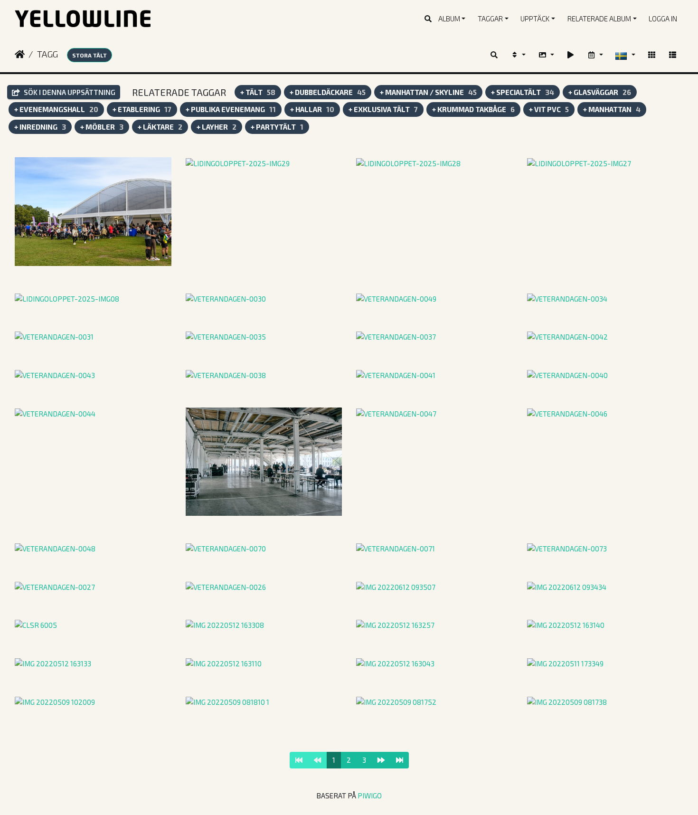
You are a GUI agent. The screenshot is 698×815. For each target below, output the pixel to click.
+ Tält (257, 92)
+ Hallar (312, 109)
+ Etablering (142, 109)
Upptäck (534, 18)
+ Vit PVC (549, 109)
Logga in (663, 18)
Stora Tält (89, 55)
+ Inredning (40, 127)
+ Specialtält (522, 92)
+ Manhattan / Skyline (428, 92)
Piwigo (370, 795)
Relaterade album (599, 18)
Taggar (490, 18)
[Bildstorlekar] (546, 55)
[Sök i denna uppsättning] (494, 55)
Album (449, 18)
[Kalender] (595, 55)
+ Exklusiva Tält (383, 109)
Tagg (47, 53)
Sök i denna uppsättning (68, 92)
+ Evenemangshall (56, 109)
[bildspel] (570, 55)
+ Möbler (101, 127)
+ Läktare (160, 127)
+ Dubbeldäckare (328, 92)
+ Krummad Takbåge (473, 109)
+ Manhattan (612, 109)
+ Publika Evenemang (231, 109)
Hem (20, 54)
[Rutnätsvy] (651, 55)
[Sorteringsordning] (518, 55)
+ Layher (216, 127)
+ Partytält (277, 127)
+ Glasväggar (599, 92)
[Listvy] (672, 55)
